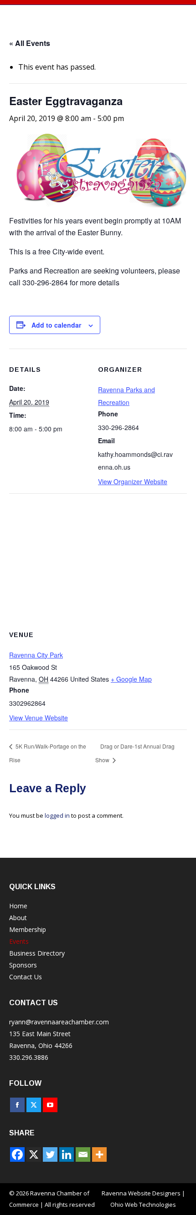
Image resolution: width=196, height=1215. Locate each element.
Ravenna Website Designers (141, 1193)
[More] (99, 1154)
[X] (33, 1154)
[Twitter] (50, 1154)
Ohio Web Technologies (143, 1204)
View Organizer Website (132, 481)
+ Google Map (131, 678)
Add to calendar (56, 324)
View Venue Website (38, 717)
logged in (57, 815)
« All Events (29, 43)
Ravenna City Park (36, 654)
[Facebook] (17, 1154)
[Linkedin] (66, 1154)
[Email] (83, 1154)
